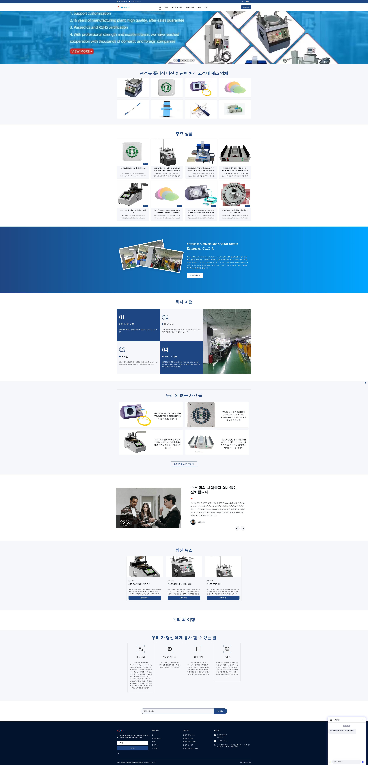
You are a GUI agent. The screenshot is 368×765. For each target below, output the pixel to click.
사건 (206, 7)
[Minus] (363, 720)
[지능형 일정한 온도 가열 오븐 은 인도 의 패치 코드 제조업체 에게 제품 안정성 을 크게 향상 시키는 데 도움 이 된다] (201, 442)
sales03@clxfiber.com (136, 1)
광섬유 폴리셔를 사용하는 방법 (179, 584)
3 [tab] (182, 60)
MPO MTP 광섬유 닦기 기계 (139, 584)
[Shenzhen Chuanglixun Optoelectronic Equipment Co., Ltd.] (123, 7)
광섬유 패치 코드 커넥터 (190, 748)
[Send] (363, 762)
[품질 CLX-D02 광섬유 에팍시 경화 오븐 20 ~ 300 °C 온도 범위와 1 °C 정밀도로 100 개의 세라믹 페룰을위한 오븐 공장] (235, 152)
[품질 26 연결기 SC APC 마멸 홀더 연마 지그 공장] (133, 152)
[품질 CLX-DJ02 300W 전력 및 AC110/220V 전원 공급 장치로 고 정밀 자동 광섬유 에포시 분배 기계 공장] (201, 152)
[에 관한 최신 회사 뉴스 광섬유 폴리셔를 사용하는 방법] (184, 567)
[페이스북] (365, 382)
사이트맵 (155, 748)
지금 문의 (246, 7)
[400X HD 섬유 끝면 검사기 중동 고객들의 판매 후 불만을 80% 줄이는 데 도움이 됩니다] (135, 414)
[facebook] (118, 754)
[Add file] (330, 762)
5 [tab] (189, 60)
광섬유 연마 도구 (188, 745)
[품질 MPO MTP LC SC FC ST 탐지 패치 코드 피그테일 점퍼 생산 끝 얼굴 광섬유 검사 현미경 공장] (201, 194)
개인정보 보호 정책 (246, 762)
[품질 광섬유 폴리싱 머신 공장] (184, 37)
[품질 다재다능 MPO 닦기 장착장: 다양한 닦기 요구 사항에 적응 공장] (235, 194)
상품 (153, 741)
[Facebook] (243, 2)
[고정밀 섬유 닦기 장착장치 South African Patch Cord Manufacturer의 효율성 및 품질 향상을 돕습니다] (201, 414)
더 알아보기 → (144, 598)
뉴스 (199, 7)
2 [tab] (178, 60)
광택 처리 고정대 (188, 738)
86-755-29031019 (222, 735)
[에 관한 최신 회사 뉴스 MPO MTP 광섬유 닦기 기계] (145, 567)
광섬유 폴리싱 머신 (189, 735)
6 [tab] (192, 60)
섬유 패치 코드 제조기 (189, 741)
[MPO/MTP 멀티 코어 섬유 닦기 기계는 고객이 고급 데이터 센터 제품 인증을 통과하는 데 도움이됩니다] (135, 442)
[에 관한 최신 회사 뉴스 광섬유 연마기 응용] (223, 567)
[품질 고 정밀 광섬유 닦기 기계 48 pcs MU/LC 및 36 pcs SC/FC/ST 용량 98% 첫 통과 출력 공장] (167, 152)
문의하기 (155, 745)
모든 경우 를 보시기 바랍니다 (184, 464)
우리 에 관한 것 (177, 7)
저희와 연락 (190, 7)
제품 (166, 7)
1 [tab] (175, 60)
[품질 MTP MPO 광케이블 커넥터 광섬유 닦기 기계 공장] (133, 194)
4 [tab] (185, 60)
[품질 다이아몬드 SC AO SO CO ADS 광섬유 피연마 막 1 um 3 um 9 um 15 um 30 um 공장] (167, 194)
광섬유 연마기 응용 (214, 584)
